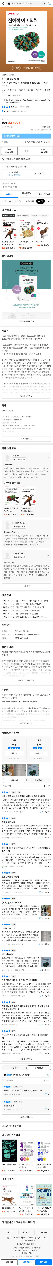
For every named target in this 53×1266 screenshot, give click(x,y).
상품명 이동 (9, 234)
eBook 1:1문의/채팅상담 (25, 1240)
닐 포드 (4, 90)
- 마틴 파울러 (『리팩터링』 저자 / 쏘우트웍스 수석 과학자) (20, 702)
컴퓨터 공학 (24, 604)
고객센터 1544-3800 (12, 1238)
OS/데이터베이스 (26, 601)
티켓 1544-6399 (27, 1238)
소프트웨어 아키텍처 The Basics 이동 (11, 501)
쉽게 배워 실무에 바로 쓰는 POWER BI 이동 (44, 1200)
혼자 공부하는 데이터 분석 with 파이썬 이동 (44, 1156)
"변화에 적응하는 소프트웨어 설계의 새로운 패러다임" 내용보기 (26, 802)
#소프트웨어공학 (22, 215)
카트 (50, 3)
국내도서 (6, 601)
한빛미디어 (6, 95)
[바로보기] (8, 770)
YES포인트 (6, 127)
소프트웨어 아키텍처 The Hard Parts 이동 (28, 501)
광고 (30, 1253)
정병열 (47, 90)
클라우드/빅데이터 (41, 601)
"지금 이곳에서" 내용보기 (26, 960)
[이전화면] (3, 3)
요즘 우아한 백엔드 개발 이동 (9, 1156)
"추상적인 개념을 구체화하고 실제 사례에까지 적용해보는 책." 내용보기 (26, 1042)
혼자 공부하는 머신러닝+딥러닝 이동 (27, 1156)
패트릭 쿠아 (23, 90)
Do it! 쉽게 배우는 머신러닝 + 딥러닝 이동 (27, 1200)
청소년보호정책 (36, 1248)
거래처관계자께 (33, 1250)
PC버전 (17, 1250)
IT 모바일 (14, 601)
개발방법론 (34, 613)
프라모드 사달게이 (34, 90)
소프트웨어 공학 (35, 604)
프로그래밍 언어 (25, 607)
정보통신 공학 (35, 610)
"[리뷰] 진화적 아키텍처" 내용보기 (26, 908)
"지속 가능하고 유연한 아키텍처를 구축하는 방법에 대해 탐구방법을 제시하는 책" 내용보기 (26, 1013)
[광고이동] (44, 3)
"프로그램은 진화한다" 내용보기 (26, 882)
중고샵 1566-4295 (41, 1238)
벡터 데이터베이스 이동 (9, 1200)
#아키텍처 (44, 215)
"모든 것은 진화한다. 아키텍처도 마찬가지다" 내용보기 (26, 986)
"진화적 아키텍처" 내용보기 (26, 828)
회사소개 (24, 1250)
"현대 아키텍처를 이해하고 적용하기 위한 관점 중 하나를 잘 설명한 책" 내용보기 (26, 855)
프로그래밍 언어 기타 (40, 617)
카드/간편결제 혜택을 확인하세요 (37, 142)
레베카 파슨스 (13, 90)
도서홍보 (24, 1253)
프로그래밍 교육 (39, 607)
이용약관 (14, 1248)
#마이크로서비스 (8, 215)
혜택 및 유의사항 (14, 758)
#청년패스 (34, 215)
